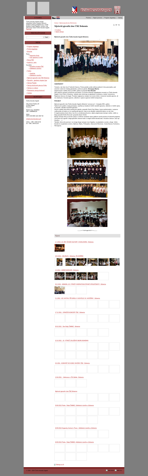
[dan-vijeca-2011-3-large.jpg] (81, 332)
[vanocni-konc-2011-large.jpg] (81, 318)
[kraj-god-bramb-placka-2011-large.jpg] (81, 369)
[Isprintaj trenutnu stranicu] (114, 25)
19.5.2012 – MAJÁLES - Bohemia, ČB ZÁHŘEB (69, 256)
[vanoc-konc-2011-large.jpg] (59, 318)
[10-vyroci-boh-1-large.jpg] (59, 346)
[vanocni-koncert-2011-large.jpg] (114, 318)
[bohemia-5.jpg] (103, 397)
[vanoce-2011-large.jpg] (70, 318)
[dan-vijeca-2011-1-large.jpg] (59, 332)
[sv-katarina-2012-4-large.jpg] (70, 304)
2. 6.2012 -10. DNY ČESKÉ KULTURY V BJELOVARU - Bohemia (74, 242)
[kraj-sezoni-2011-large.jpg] (114, 369)
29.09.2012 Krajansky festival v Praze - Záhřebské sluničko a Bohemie (76, 428)
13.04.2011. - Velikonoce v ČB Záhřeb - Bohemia (69, 377)
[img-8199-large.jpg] (81, 420)
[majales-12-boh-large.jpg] (59, 262)
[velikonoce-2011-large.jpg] (59, 383)
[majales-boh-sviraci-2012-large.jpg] (114, 262)
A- (119, 25)
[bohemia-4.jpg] (92, 397)
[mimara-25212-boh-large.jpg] (59, 290)
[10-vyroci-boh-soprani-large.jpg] (70, 355)
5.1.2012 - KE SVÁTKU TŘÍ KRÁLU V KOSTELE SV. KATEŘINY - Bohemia (77, 298)
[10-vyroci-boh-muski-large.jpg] (59, 355)
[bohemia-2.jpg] (70, 397)
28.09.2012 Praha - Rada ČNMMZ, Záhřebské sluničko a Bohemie (74, 442)
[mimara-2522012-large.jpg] (70, 290)
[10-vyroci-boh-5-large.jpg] (103, 346)
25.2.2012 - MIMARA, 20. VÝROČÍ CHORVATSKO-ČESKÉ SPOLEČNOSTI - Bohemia (80, 284)
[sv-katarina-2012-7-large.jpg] (92, 304)
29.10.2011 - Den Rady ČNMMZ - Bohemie (67, 326)
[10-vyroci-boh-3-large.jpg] (81, 346)
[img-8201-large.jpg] (92, 420)
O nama (38, 18)
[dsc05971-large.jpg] (59, 411)
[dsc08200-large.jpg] (70, 411)
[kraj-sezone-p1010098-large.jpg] (103, 369)
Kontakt (38, 97)
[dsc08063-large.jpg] (103, 448)
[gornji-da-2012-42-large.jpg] (70, 276)
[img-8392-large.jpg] (92, 434)
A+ (116, 25)
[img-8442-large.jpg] (103, 434)
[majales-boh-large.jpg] (103, 262)
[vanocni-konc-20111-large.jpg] (92, 318)
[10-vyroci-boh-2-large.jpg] (70, 346)
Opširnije (28, 29)
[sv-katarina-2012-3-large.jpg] (59, 304)
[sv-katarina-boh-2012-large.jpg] (114, 304)
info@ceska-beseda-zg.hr (33, 119)
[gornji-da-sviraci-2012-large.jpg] (92, 276)
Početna (88, 18)
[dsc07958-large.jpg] (59, 448)
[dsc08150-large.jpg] (59, 457)
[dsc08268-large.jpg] (103, 411)
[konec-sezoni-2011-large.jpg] (70, 369)
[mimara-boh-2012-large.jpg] (81, 290)
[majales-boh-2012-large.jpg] (92, 262)
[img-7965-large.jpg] (70, 457)
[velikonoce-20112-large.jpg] (70, 383)
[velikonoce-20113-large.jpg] (81, 383)
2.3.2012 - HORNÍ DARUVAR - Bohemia (67, 270)
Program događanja (110, 18)
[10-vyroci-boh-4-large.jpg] (92, 346)
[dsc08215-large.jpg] (81, 411)
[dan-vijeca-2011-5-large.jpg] (103, 332)
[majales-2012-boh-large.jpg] (70, 262)
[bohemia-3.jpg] (81, 397)
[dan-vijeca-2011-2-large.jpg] (70, 332)
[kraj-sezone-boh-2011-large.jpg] (92, 369)
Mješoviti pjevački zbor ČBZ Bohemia (68, 22)
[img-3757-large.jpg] (81, 355)
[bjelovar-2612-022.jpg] (59, 248)
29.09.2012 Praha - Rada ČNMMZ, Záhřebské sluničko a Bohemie (74, 405)
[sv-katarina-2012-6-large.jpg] (81, 304)
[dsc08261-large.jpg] (92, 411)
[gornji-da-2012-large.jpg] (81, 276)
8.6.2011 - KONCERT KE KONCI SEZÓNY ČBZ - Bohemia (72, 363)
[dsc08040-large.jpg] (92, 448)
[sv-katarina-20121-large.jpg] (103, 304)
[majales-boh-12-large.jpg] (81, 262)
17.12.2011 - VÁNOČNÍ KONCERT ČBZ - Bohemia (70, 312)
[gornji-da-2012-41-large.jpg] (59, 276)
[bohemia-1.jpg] (59, 397)
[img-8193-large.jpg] (70, 420)
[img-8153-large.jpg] (114, 411)
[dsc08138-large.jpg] (114, 448)
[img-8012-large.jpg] (81, 457)
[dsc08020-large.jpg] (70, 448)
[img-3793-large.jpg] (103, 355)
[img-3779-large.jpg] (92, 355)
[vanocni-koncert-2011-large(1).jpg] (103, 318)
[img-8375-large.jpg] (81, 434)
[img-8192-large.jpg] (59, 420)
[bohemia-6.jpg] (114, 397)
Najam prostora (97, 18)
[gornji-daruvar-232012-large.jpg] (103, 276)
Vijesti (57, 235)
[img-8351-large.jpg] (70, 434)
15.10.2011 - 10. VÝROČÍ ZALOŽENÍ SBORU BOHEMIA (71, 340)
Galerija (120, 18)
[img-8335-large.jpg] (59, 434)
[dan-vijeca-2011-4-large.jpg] (92, 332)
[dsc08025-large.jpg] (81, 448)
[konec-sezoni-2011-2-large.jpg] (59, 369)
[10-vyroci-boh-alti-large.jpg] (114, 346)
